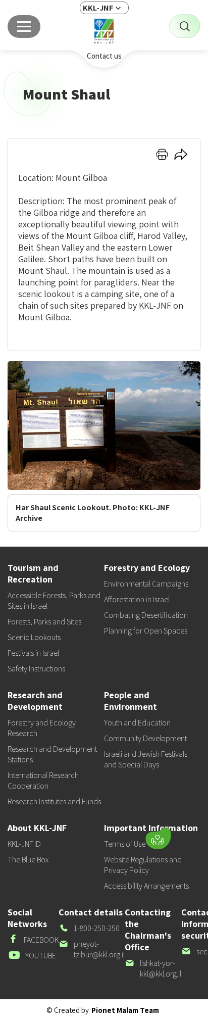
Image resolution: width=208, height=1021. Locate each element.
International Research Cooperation (43, 780)
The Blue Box (28, 859)
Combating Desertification (146, 615)
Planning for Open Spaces (145, 630)
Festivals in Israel (33, 653)
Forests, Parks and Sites (44, 621)
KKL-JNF (98, 8)
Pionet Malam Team (125, 1010)
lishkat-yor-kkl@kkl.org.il (153, 968)
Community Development (145, 738)
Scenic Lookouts (34, 637)
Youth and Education (137, 722)
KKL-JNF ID (24, 844)
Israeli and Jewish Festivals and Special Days (145, 759)
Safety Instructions (36, 668)
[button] (95, 836)
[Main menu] (24, 26)
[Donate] (158, 839)
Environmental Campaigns (146, 583)
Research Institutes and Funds (54, 801)
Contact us (104, 56)
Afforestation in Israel (137, 599)
